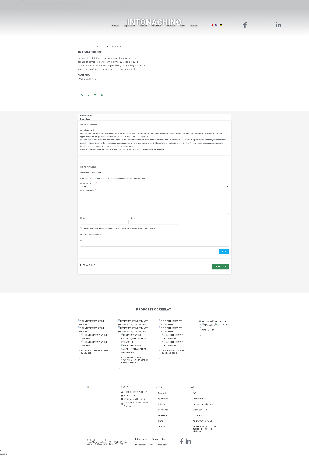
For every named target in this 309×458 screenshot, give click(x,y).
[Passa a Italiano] (211, 24)
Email (134, 218)
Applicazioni (129, 25)
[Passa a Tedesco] (221, 24)
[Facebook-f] (182, 441)
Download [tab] (85, 119)
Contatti (193, 25)
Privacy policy (141, 439)
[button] (81, 95)
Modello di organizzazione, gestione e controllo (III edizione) (205, 429)
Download (220, 266)
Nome (83, 218)
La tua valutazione (88, 183)
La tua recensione (88, 190)
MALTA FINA (208, 330)
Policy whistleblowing (202, 421)
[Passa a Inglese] (216, 24)
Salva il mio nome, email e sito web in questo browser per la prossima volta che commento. (120, 228)
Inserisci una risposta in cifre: (91, 234)
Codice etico (198, 415)
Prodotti (115, 25)
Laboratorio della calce (203, 404)
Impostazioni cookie (144, 444)
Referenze (170, 25)
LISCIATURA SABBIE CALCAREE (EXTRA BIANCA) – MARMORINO (135, 359)
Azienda (143, 25)
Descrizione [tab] (86, 115)
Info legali (162, 444)
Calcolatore (198, 398)
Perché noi (156, 25)
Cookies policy (158, 439)
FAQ (194, 393)
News (182, 25)
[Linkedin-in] (188, 441)
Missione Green (200, 409)
